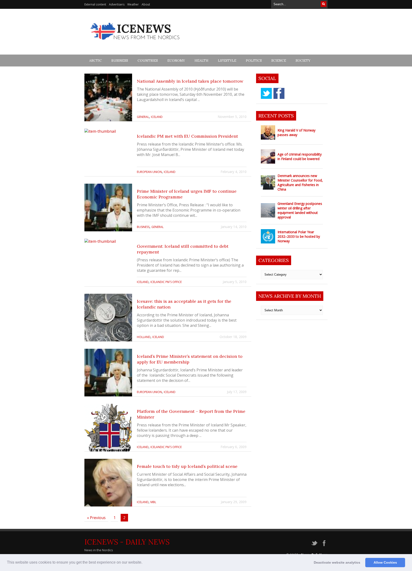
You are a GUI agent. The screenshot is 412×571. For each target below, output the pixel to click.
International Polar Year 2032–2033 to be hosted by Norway (299, 236)
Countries (148, 60)
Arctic (95, 60)
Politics (254, 60)
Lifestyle (227, 60)
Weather (133, 4)
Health (201, 60)
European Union (149, 172)
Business (119, 60)
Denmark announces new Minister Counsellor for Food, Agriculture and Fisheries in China (300, 182)
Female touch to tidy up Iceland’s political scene (187, 466)
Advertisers (116, 4)
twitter (266, 93)
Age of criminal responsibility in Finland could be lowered (300, 156)
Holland (143, 337)
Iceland (157, 117)
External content (95, 4)
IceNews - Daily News (127, 542)
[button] (144, 563)
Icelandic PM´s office (166, 282)
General (143, 117)
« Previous (96, 517)
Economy (176, 60)
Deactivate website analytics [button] (337, 562)
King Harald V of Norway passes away (296, 132)
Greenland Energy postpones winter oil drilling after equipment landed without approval (300, 210)
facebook (278, 93)
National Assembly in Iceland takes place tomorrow (190, 81)
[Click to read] (108, 97)
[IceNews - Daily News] (135, 42)
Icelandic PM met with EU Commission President (187, 136)
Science (278, 60)
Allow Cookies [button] (385, 562)
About (146, 4)
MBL (153, 502)
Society (303, 60)
